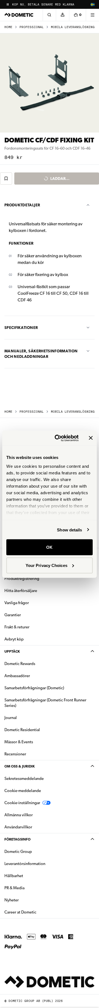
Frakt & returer (16, 627)
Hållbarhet (13, 875)
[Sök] (49, 15)
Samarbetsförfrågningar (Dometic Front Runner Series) (45, 703)
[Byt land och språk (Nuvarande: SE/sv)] (92, 4)
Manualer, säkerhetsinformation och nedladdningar (41, 354)
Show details (69, 529)
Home (8, 27)
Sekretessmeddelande (24, 778)
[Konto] (62, 15)
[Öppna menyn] (92, 15)
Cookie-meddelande (22, 790)
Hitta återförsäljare (20, 590)
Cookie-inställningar (22, 802)
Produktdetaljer (22, 205)
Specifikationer (21, 327)
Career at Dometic (37, 912)
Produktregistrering (21, 578)
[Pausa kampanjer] (7, 4)
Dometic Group (35, 851)
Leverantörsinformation (24, 863)
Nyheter (28, 899)
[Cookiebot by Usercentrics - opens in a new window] (58, 438)
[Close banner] (91, 438)
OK (49, 547)
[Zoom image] (49, 83)
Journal (10, 717)
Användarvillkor (18, 827)
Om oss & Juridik (19, 766)
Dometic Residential (39, 729)
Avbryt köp (14, 639)
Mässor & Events (18, 741)
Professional (32, 27)
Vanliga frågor (16, 602)
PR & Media (31, 887)
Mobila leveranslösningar (74, 27)
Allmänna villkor (18, 814)
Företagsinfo (17, 839)
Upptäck (12, 651)
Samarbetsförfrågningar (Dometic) (34, 687)
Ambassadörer (17, 675)
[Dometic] (19, 15)
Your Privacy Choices (46, 565)
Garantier (12, 614)
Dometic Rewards (19, 663)
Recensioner (15, 754)
